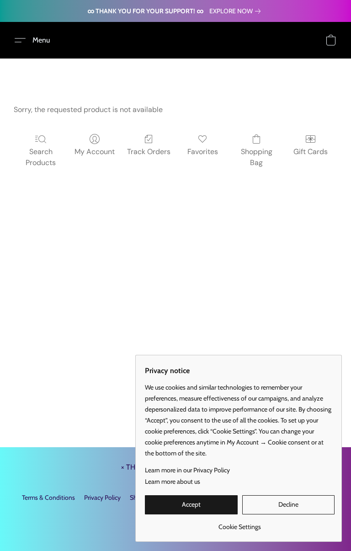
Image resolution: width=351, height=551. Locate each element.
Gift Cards (310, 151)
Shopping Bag (256, 157)
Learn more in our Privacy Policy (187, 470)
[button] (36, 40)
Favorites (202, 151)
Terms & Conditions (48, 497)
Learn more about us (172, 481)
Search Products (41, 157)
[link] (236, 10)
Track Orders (148, 151)
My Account (94, 151)
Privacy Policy (102, 497)
